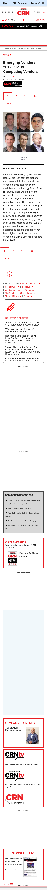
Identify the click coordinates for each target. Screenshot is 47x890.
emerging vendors (29, 284)
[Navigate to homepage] (23, 15)
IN (9, 12)
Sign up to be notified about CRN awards (20, 546)
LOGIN (38, 20)
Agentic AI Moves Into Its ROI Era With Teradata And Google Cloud (22, 323)
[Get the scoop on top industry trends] (14, 776)
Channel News (12, 296)
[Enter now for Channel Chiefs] (13, 565)
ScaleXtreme (26, 293)
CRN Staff (10, 77)
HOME (6, 48)
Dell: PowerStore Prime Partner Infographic (23, 521)
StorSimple (10, 293)
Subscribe (9, 870)
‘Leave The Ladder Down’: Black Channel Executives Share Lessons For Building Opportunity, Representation (23, 350)
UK (38, 12)
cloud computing (12, 290)
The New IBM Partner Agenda (12, 729)
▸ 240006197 (38, 48)
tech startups (11, 287)
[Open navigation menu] (4, 20)
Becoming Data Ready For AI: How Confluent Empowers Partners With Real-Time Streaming (20, 339)
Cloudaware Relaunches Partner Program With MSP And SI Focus (22, 359)
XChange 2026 (37, 26)
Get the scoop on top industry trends (22, 764)
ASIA (4, 12)
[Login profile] (43, 19)
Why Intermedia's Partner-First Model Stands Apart (21, 330)
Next (9, 103)
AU (13, 12)
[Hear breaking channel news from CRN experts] (14, 798)
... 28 (34, 96)
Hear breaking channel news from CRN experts (22, 786)
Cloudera (29, 290)
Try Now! (35, 3)
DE (34, 12)
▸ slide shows (16, 48)
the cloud (26, 287)
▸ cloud (28, 48)
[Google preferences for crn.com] (13, 84)
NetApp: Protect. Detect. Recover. (19, 508)
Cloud (6, 55)
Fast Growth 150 (22, 26)
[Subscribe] (30, 876)
